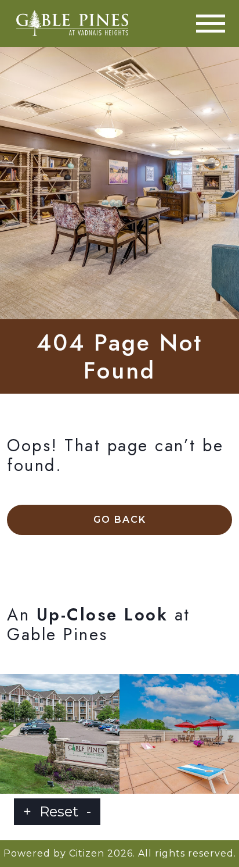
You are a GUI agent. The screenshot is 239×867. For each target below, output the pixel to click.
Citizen (86, 853)
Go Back (119, 519)
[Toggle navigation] (210, 24)
